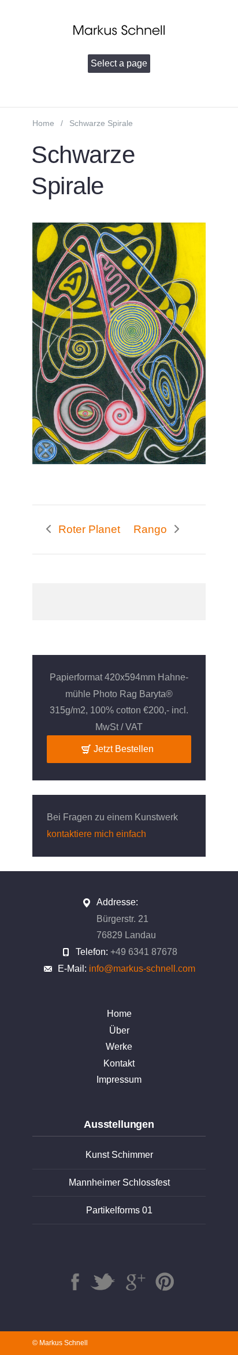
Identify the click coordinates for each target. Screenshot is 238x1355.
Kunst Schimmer (119, 1155)
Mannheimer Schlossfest (119, 1182)
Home (43, 123)
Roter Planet (89, 529)
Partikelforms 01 (119, 1210)
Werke (119, 1047)
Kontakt (119, 1063)
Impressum (119, 1079)
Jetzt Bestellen (124, 749)
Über (119, 1030)
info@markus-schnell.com (142, 968)
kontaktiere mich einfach (96, 834)
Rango (150, 529)
